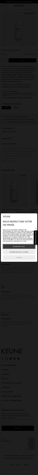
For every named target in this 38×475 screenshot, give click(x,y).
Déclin (19, 257)
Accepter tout (19, 246)
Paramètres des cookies (19, 252)
